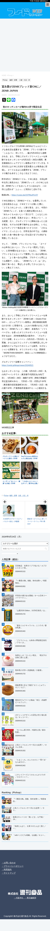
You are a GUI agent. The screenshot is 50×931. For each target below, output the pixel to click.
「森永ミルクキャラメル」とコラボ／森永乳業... (31, 626)
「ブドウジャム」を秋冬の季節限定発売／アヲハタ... (31, 641)
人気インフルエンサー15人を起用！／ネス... (28, 809)
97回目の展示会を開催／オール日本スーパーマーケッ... (31, 597)
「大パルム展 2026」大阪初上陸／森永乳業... (30, 731)
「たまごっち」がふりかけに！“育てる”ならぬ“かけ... (30, 761)
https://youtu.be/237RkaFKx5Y (25, 195)
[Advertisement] (25, 45)
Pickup (6, 495)
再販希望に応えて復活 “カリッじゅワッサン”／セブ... (30, 686)
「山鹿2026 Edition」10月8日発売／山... (30, 610)
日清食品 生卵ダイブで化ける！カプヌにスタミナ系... (31, 567)
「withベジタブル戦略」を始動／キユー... (29, 835)
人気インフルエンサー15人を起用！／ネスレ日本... (31, 746)
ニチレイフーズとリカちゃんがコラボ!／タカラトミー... (30, 776)
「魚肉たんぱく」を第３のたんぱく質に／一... (29, 827)
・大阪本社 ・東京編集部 (25, 898)
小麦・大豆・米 (23, 495)
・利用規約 (7, 869)
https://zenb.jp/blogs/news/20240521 (17, 365)
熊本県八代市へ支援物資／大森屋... (29, 670)
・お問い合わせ (9, 863)
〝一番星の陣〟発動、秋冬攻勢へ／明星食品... (31, 582)
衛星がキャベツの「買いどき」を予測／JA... (28, 818)
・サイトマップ (9, 873)
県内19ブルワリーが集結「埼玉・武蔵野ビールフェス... (31, 701)
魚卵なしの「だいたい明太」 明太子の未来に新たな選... (31, 656)
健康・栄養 (13, 495)
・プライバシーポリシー (12, 866)
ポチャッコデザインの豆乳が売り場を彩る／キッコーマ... (31, 716)
